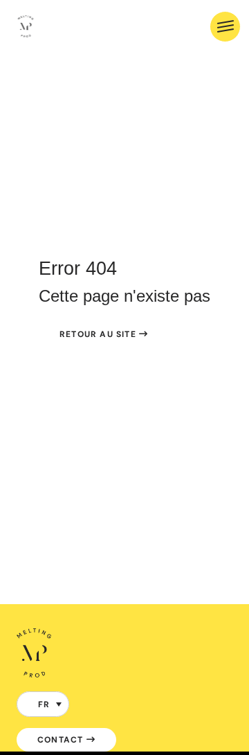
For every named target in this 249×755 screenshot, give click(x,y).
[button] (43, 704)
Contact (61, 739)
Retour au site (99, 334)
